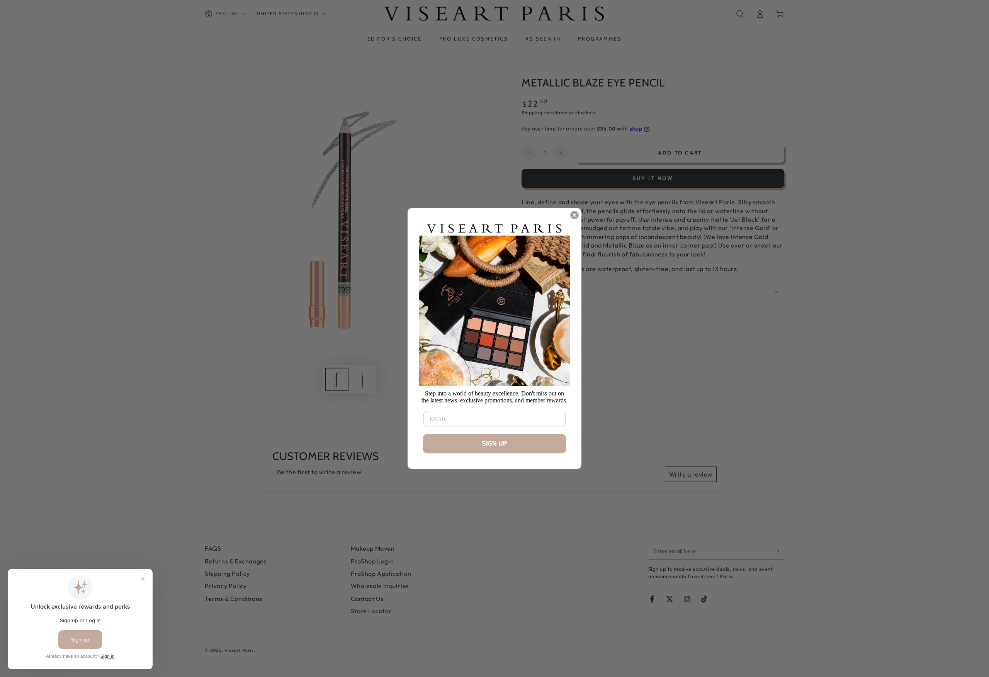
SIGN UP (494, 443)
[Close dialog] (574, 215)
